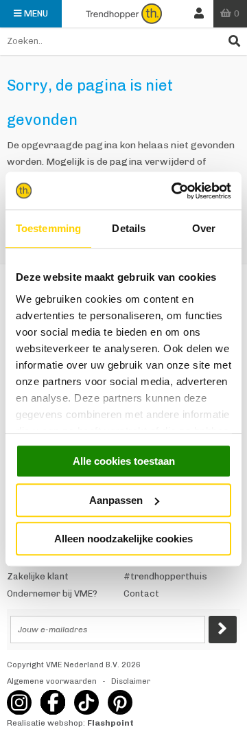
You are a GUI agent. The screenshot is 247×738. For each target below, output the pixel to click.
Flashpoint (110, 723)
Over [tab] (203, 228)
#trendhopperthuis (165, 576)
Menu (36, 13)
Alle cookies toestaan (124, 461)
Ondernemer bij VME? (52, 593)
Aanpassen (116, 500)
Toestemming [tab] (48, 228)
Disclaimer (130, 681)
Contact (141, 593)
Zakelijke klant (38, 576)
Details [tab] (128, 228)
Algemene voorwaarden (52, 681)
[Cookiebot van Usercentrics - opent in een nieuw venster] (174, 191)
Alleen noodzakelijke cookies (123, 538)
